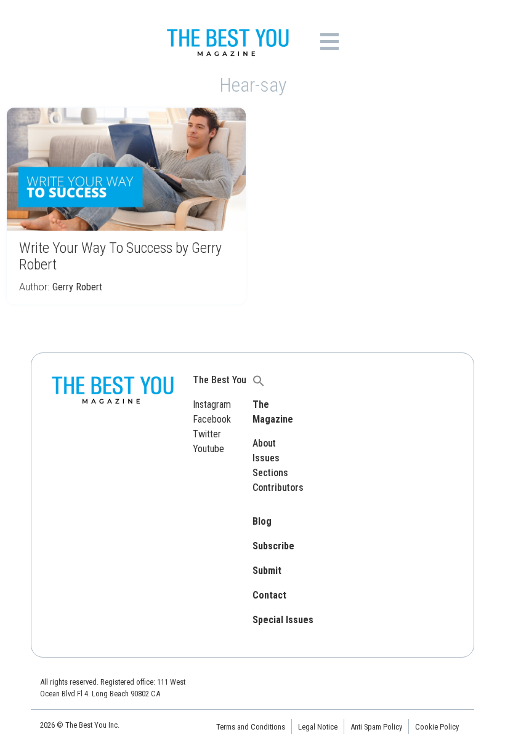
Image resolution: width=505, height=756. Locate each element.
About (264, 443)
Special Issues (282, 620)
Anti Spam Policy (376, 726)
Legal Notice (317, 726)
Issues (266, 458)
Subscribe (273, 546)
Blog (262, 521)
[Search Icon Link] (258, 380)
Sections (270, 473)
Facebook (212, 419)
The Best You (219, 380)
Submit (266, 570)
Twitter (207, 434)
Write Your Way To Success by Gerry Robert (120, 256)
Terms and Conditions (250, 726)
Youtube (208, 449)
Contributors (278, 487)
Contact (269, 595)
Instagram (212, 404)
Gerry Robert (77, 287)
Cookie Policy (437, 726)
